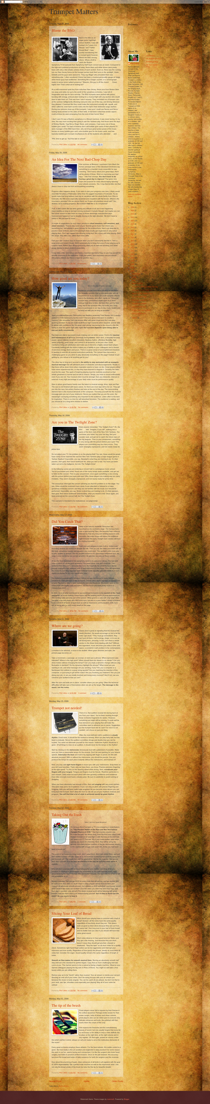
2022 (133, 217)
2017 (133, 234)
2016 (133, 237)
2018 (133, 231)
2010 (133, 258)
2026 (133, 207)
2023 (133, 214)
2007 (133, 268)
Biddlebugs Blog (152, 62)
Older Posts (117, 1081)
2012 (133, 251)
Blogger (126, 1099)
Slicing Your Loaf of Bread (71, 913)
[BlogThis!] (94, 144)
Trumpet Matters (73, 11)
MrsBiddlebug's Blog (153, 59)
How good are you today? (70, 278)
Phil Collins (135, 63)
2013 (133, 247)
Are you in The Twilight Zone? (74, 422)
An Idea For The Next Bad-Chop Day (79, 159)
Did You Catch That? (67, 521)
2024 (133, 210)
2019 (133, 227)
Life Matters (150, 56)
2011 (133, 254)
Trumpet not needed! (67, 707)
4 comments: (82, 264)
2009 (133, 261)
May (134, 280)
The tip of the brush (66, 1005)
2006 (133, 271)
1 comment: (82, 693)
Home (87, 1081)
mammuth (110, 1099)
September (136, 274)
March (134, 318)
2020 (133, 224)
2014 (133, 244)
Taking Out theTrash (67, 814)
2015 (133, 241)
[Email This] (92, 144)
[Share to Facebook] (99, 144)
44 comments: (83, 144)
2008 (133, 264)
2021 (133, 221)
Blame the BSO (63, 30)
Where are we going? (67, 625)
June (134, 277)
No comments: (83, 407)
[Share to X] (97, 144)
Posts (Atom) (63, 1086)
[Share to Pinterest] (101, 144)
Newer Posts (55, 1081)
